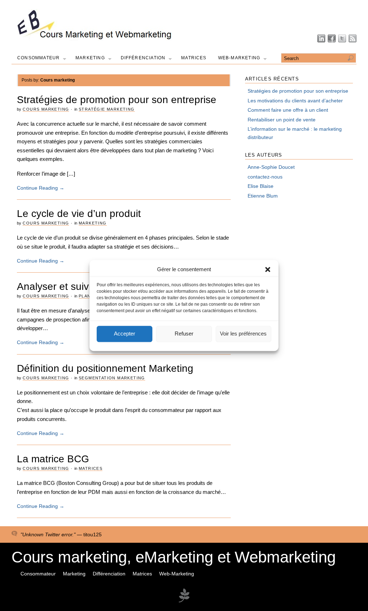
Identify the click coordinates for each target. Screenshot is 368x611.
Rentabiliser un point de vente (282, 119)
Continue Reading (40, 188)
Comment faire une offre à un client (288, 110)
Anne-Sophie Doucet (271, 167)
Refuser (184, 334)
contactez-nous (265, 177)
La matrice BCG (53, 458)
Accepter (124, 334)
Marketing (90, 57)
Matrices (194, 57)
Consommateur (38, 57)
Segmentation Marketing (112, 378)
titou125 (92, 534)
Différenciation (143, 57)
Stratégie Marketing (107, 109)
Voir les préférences (243, 334)
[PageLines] (184, 601)
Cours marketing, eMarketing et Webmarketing (174, 557)
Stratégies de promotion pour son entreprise (116, 99)
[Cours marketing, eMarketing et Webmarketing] (95, 39)
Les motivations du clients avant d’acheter (295, 100)
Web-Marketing (239, 57)
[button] (267, 269)
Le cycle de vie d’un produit (79, 213)
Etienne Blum (263, 196)
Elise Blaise (260, 186)
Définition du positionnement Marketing (105, 368)
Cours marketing (46, 109)
